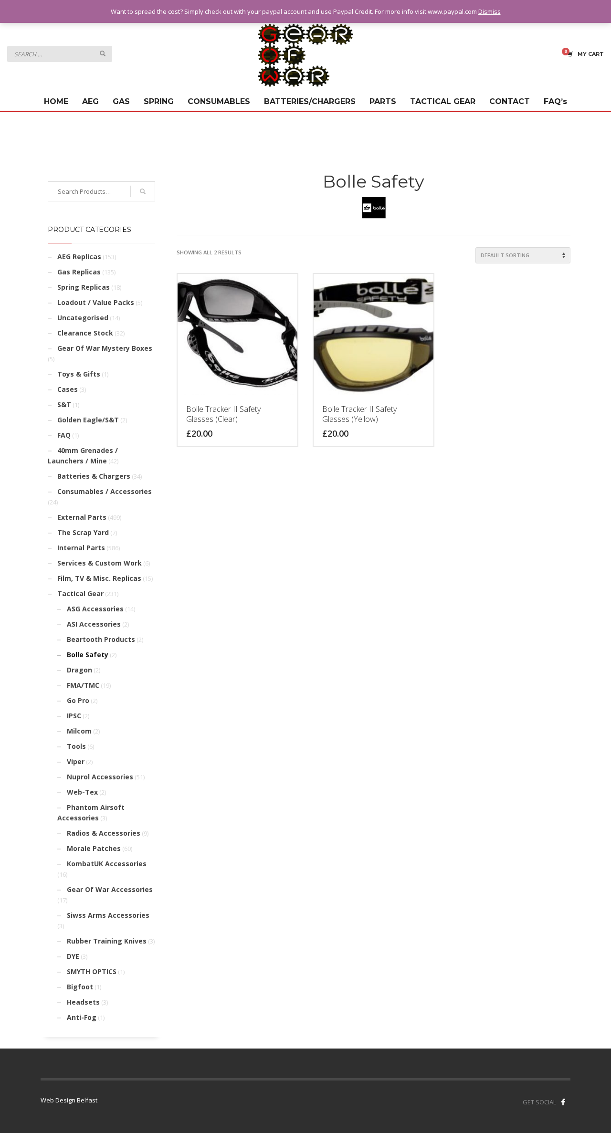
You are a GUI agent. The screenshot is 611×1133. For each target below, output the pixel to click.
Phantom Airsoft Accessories (91, 812)
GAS (121, 101)
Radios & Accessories (103, 833)
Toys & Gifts (78, 373)
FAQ (64, 435)
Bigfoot (80, 986)
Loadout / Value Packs (95, 302)
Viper (75, 761)
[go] (102, 53)
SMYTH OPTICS (91, 971)
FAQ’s (555, 101)
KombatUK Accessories (107, 863)
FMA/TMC (83, 685)
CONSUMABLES (219, 101)
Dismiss (489, 11)
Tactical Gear (80, 593)
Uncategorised (82, 317)
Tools (76, 746)
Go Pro (78, 700)
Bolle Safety (87, 654)
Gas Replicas (79, 271)
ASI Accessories (94, 624)
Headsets (83, 1002)
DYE (73, 956)
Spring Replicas (83, 287)
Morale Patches (94, 848)
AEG (90, 101)
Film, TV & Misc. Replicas (99, 578)
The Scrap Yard (83, 532)
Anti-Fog (81, 1017)
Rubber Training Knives (107, 940)
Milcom (79, 730)
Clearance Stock (85, 332)
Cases (67, 389)
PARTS (382, 101)
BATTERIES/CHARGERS (310, 101)
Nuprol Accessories (100, 776)
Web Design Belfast (69, 1100)
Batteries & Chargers (93, 476)
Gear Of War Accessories (110, 889)
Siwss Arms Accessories (108, 915)
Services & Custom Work (99, 562)
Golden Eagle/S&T (88, 419)
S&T (64, 404)
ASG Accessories (95, 608)
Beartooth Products (101, 639)
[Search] (142, 191)
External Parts (81, 517)
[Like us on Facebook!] (563, 1102)
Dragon (79, 669)
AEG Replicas (79, 256)
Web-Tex (82, 792)
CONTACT (509, 101)
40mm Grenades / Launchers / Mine (83, 455)
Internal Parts (81, 547)
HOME (56, 101)
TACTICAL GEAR (442, 101)
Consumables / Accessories (104, 491)
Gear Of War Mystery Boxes (104, 348)
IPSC (74, 715)
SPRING (159, 101)
